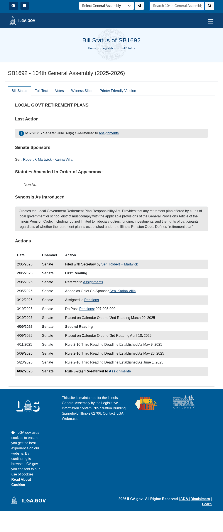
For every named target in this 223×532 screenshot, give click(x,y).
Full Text (41, 91)
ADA (184, 499)
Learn (207, 504)
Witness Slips (81, 91)
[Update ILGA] (139, 6)
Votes (59, 91)
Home (92, 48)
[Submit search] (209, 6)
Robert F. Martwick (37, 159)
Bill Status (19, 91)
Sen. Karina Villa (123, 291)
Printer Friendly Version (118, 91)
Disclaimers (200, 499)
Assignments (109, 133)
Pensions (91, 300)
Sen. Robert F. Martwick (119, 264)
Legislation (108, 48)
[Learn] (24, 6)
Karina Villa (63, 159)
